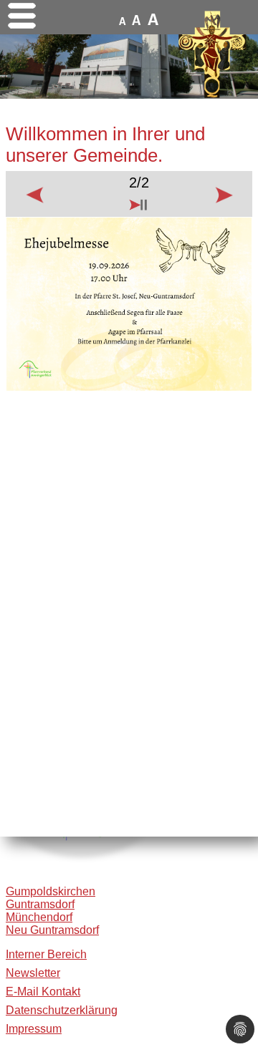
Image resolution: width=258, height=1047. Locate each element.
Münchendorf (39, 917)
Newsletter (33, 973)
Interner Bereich (46, 954)
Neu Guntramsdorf (52, 930)
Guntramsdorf (40, 904)
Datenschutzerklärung (62, 1010)
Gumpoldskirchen (50, 891)
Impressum (34, 1029)
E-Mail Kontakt (43, 991)
